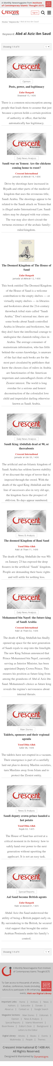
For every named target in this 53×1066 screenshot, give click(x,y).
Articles (21, 1035)
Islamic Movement (34, 1022)
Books (33, 1035)
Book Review (8, 1026)
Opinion (15, 1018)
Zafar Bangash (26, 92)
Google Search (41, 1009)
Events (45, 1035)
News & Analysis (31, 1018)
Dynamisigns (41, 1056)
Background (42, 1026)
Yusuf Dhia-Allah (26, 546)
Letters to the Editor (27, 1030)
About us (9, 1009)
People (29, 1039)
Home (22, 1001)
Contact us (24, 1009)
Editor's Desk (25, 1026)
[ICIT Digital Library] (48, 3)
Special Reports (12, 1022)
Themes (41, 1039)
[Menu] (49, 12)
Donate (39, 1005)
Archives (34, 1001)
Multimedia (15, 1039)
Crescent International (26, 173)
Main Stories (28, 1015)
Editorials (44, 1015)
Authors (11, 1005)
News (46, 1001)
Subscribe (25, 1005)
